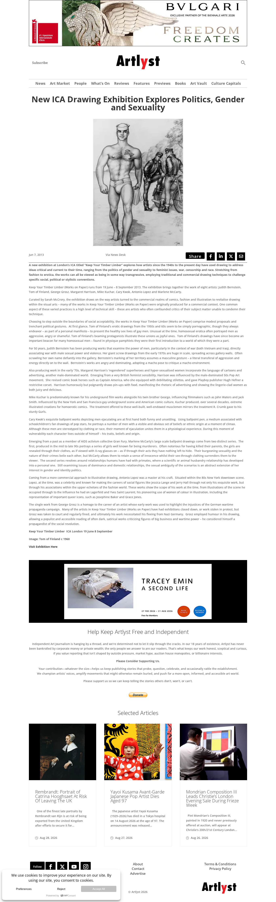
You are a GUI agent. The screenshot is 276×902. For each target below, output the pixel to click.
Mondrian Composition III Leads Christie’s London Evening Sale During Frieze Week (212, 798)
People (80, 84)
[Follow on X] (62, 867)
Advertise (138, 873)
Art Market (60, 84)
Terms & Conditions (220, 864)
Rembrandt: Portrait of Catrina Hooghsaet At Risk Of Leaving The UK (61, 796)
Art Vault (198, 84)
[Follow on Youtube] (74, 867)
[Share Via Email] (241, 256)
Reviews (121, 84)
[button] (243, 62)
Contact (138, 868)
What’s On (100, 84)
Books (180, 84)
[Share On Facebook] (211, 256)
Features (142, 84)
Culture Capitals (226, 84)
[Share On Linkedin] (221, 256)
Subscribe (40, 63)
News (40, 84)
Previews (162, 84)
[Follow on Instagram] (86, 867)
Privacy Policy (220, 868)
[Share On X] (231, 256)
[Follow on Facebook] (50, 867)
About (138, 864)
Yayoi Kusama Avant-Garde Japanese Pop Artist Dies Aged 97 (137, 796)
